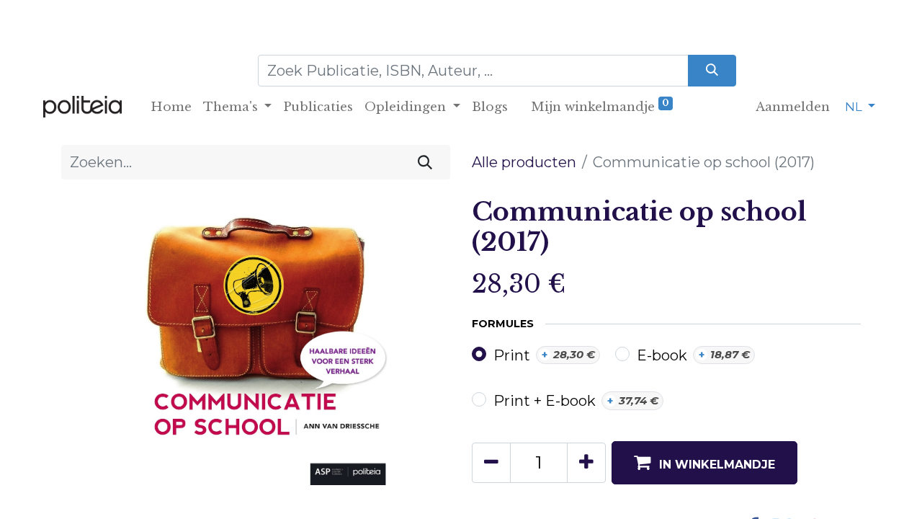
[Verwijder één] (491, 463)
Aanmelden (793, 107)
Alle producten (524, 162)
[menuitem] (171, 107)
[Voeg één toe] (586, 463)
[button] (704, 462)
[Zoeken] (712, 70)
